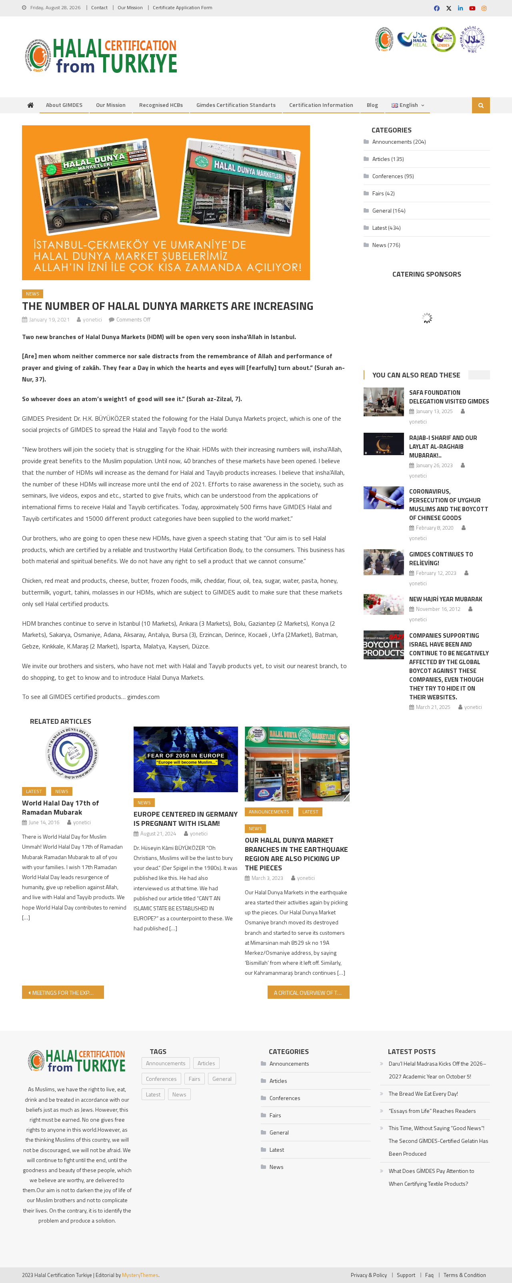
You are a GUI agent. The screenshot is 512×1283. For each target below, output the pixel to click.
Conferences (387, 176)
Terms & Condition (465, 1275)
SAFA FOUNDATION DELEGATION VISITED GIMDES (449, 397)
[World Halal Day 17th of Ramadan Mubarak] (74, 754)
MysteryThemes (140, 1275)
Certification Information (321, 104)
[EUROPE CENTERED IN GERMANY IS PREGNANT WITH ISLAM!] (186, 759)
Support (406, 1275)
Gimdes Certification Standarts (236, 104)
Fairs (378, 193)
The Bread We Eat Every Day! (423, 1093)
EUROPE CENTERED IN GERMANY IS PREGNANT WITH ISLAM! (186, 819)
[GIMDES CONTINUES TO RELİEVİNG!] (384, 562)
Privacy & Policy (369, 1275)
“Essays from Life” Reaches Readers (432, 1110)
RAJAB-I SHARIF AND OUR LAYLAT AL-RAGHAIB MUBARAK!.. (443, 446)
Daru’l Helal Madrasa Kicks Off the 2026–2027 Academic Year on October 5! (437, 1069)
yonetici (92, 319)
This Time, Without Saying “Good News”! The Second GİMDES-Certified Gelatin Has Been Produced (438, 1141)
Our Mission (130, 7)
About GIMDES (64, 104)
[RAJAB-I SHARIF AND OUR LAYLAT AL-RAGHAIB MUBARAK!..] (384, 444)
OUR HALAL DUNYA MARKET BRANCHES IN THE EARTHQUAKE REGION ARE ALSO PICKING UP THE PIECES (296, 854)
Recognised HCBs (161, 104)
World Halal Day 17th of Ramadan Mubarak (60, 807)
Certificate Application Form (182, 7)
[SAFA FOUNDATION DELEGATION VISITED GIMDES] (384, 402)
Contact (99, 7)
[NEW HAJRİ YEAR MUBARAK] (384, 604)
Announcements (269, 811)
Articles (381, 159)
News (32, 293)
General (382, 210)
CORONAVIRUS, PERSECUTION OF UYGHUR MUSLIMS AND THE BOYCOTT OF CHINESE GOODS (448, 504)
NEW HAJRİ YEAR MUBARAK (445, 599)
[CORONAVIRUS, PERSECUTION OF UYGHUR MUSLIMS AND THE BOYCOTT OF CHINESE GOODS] (384, 497)
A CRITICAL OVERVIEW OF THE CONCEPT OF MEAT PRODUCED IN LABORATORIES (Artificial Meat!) (312, 992)
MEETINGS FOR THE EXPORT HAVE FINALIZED (68, 992)
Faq (429, 1275)
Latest (34, 791)
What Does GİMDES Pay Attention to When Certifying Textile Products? (431, 1177)
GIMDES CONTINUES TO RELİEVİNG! (441, 559)
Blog (372, 104)
